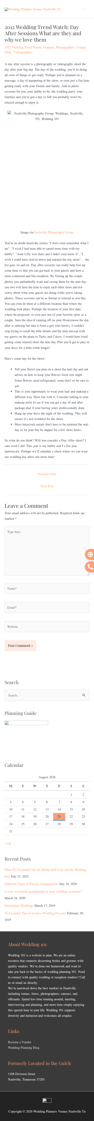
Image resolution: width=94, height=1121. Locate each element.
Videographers (22, 52)
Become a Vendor (19, 1042)
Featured (48, 47)
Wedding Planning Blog (23, 1047)
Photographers (65, 47)
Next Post (47, 486)
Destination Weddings (19, 905)
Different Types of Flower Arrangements (31, 884)
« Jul (8, 843)
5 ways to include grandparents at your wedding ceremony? (43, 891)
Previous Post (47, 474)
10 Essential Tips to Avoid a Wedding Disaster (35, 913)
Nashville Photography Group (53, 232)
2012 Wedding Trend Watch (23, 47)
